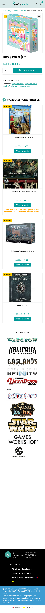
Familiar (5, 86)
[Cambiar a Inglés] (37, 577)
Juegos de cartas (30, 84)
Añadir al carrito (27, 70)
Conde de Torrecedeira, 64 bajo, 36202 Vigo (31, 553)
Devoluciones (17, 578)
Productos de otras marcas (19, 86)
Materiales (26, 573)
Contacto (16, 573)
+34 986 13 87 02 (31, 556)
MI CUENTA (15, 565)
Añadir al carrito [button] (22, 151)
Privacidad (29, 578)
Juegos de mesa (17, 84)
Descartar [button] (7, 602)
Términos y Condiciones (22, 569)
